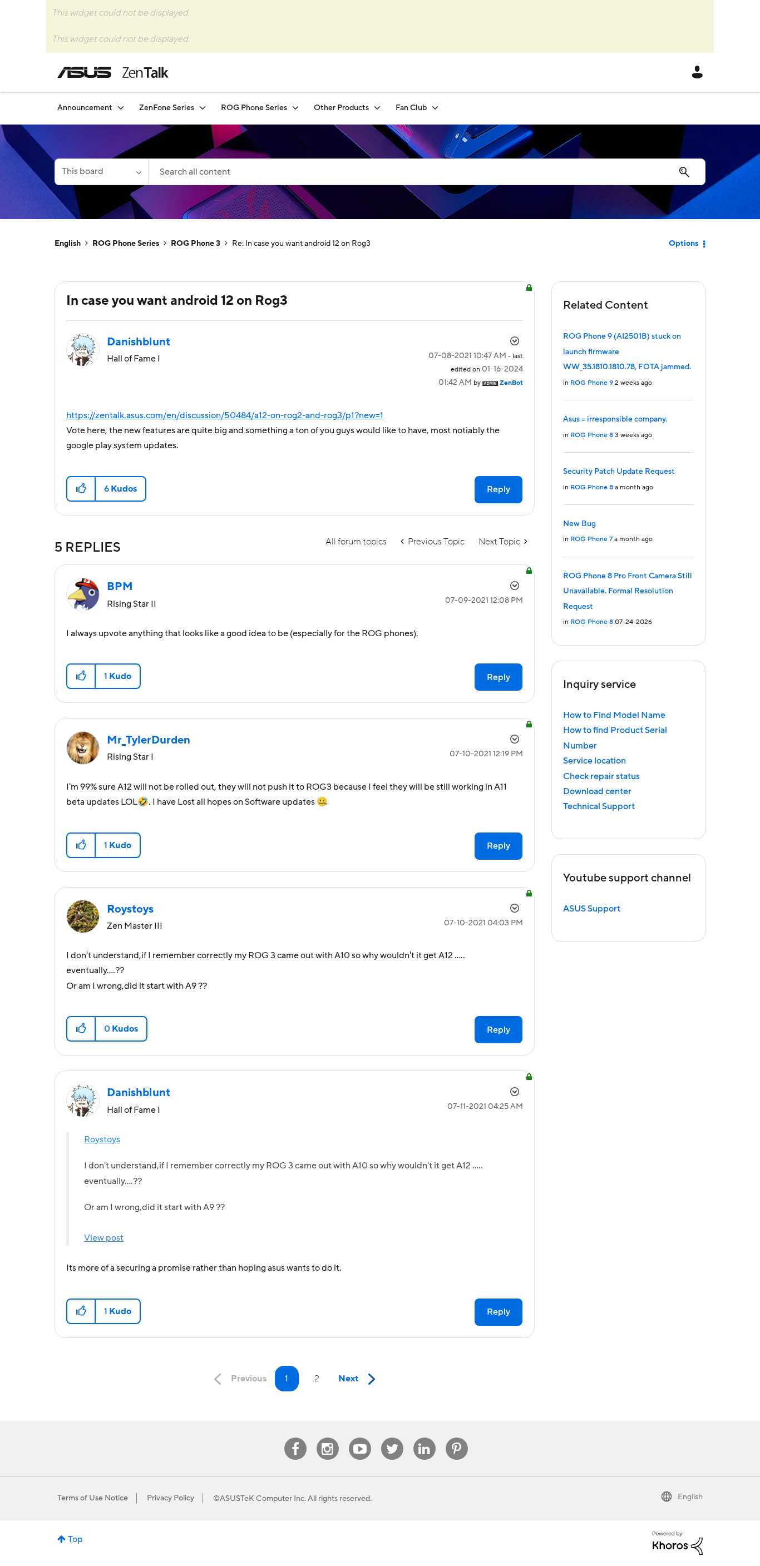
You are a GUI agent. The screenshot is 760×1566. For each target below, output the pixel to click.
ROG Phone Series (125, 244)
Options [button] (683, 244)
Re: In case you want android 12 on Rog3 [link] (301, 244)
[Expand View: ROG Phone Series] (295, 108)
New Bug (579, 524)
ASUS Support (591, 908)
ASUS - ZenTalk (113, 72)
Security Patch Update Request (619, 472)
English (68, 244)
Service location (594, 760)
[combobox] (426, 171)
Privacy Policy (170, 1498)
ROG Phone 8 (591, 435)
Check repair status (601, 776)
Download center (597, 791)
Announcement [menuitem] (84, 108)
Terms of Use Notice (92, 1498)
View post (104, 1237)
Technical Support (599, 806)
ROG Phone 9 (591, 383)
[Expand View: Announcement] (120, 108)
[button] (81, 488)
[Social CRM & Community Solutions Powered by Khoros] (678, 1542)
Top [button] (75, 1539)
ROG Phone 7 (591, 539)
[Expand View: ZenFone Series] (202, 108)
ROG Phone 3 (195, 244)
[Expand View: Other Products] (377, 108)
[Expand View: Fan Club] (435, 108)
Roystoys (102, 1139)
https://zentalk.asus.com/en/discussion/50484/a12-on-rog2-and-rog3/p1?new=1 (224, 415)
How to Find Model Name (614, 715)
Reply (498, 489)
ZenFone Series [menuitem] (166, 108)
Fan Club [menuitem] (411, 108)
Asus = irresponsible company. (615, 419)
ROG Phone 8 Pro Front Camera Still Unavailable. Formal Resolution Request (627, 591)
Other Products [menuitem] (341, 108)
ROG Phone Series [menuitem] (254, 108)
